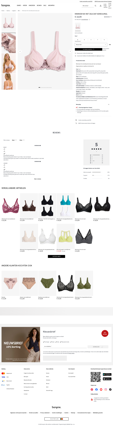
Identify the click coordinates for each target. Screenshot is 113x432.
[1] (39, 87)
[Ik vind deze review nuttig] (4, 149)
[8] (51, 87)
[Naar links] (20, 51)
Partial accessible (33, 413)
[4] (44, 87)
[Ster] (35, 146)
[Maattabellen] (109, 44)
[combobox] (88, 5)
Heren (47, 376)
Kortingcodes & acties (29, 387)
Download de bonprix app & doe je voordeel (101, 369)
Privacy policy (71, 353)
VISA (8, 377)
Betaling (3, 369)
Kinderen (48, 380)
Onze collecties (49, 369)
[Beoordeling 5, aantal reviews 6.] (107, 17)
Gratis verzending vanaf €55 (86, 1)
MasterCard (9, 373)
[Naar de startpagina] (9, 5)
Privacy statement (45, 413)
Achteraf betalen (10, 389)
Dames (47, 373)
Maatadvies (26, 390)
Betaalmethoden (28, 380)
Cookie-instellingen (57, 413)
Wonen (47, 383)
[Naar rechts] (70, 51)
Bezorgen (26, 376)
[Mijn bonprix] (100, 5)
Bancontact (9, 381)
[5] (46, 87)
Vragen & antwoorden (29, 373)
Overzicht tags (49, 390)
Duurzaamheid (71, 376)
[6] (47, 87)
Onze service (27, 369)
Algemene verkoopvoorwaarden (18, 413)
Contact (25, 394)
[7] (49, 87)
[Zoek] (95, 5)
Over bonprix (71, 369)
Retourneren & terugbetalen (30, 383)
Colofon (66, 413)
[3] (42, 87)
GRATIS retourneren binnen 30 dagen (103, 1)
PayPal (8, 385)
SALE (47, 387)
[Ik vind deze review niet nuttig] (4, 151)
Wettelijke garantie (98, 413)
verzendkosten (84, 19)
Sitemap (73, 413)
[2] (41, 87)
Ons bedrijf (70, 373)
